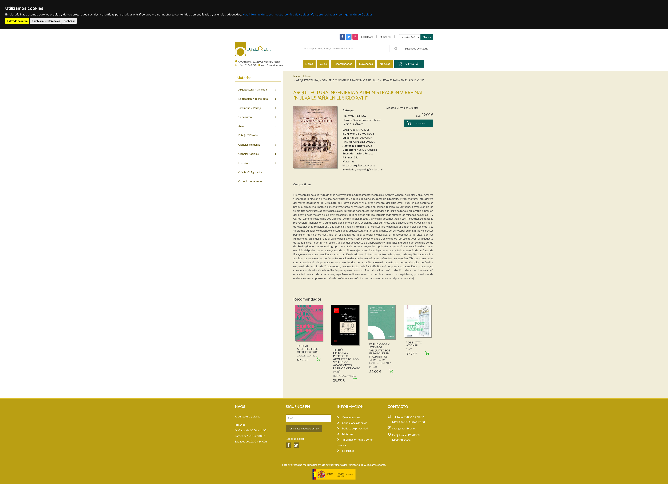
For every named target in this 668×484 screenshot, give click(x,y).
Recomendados (343, 63)
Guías (323, 63)
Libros (309, 63)
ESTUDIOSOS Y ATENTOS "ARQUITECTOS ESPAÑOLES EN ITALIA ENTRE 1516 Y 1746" (379, 351)
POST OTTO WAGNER (414, 344)
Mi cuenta (348, 450)
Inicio (296, 76)
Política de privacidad (355, 428)
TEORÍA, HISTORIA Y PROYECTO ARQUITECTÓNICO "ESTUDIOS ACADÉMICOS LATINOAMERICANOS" (348, 359)
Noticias (385, 63)
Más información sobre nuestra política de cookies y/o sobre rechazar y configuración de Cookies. (308, 14)
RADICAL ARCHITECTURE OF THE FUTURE (307, 349)
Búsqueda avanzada (416, 48)
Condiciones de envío (354, 422)
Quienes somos (351, 417)
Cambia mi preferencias (46, 20)
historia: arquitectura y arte (359, 165)
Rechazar (69, 20)
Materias (347, 434)
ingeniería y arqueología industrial (363, 169)
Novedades (366, 63)
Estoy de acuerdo (17, 20)
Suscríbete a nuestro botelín (303, 428)
